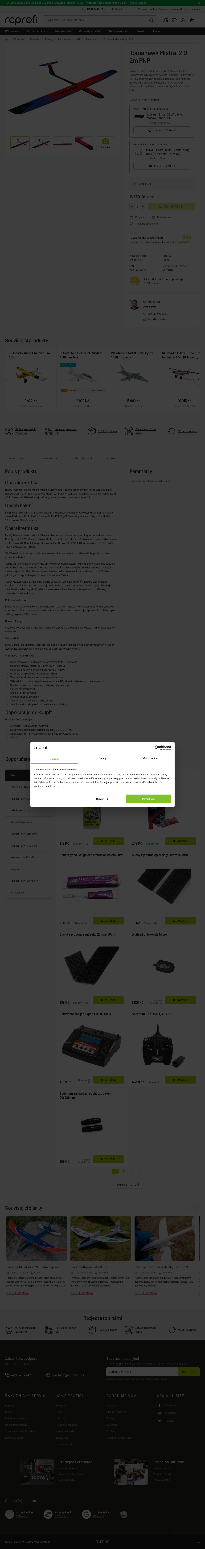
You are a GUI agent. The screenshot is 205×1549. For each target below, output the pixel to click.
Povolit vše (148, 798)
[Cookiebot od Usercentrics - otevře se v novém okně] (157, 747)
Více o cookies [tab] (150, 758)
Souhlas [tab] (54, 759)
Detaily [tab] (103, 758)
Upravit (100, 798)
